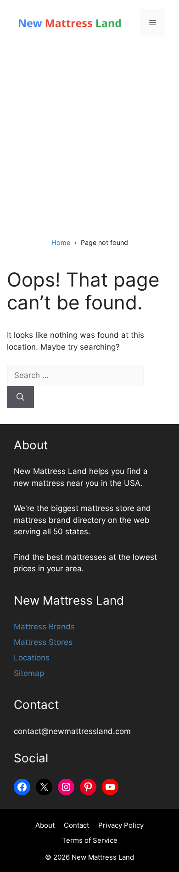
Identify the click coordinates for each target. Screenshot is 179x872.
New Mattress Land (103, 857)
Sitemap (29, 673)
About (45, 825)
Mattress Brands (44, 626)
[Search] (20, 397)
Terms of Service (89, 840)
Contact (76, 825)
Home (60, 242)
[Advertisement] (89, 139)
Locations (32, 657)
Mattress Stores (43, 642)
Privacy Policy (121, 825)
